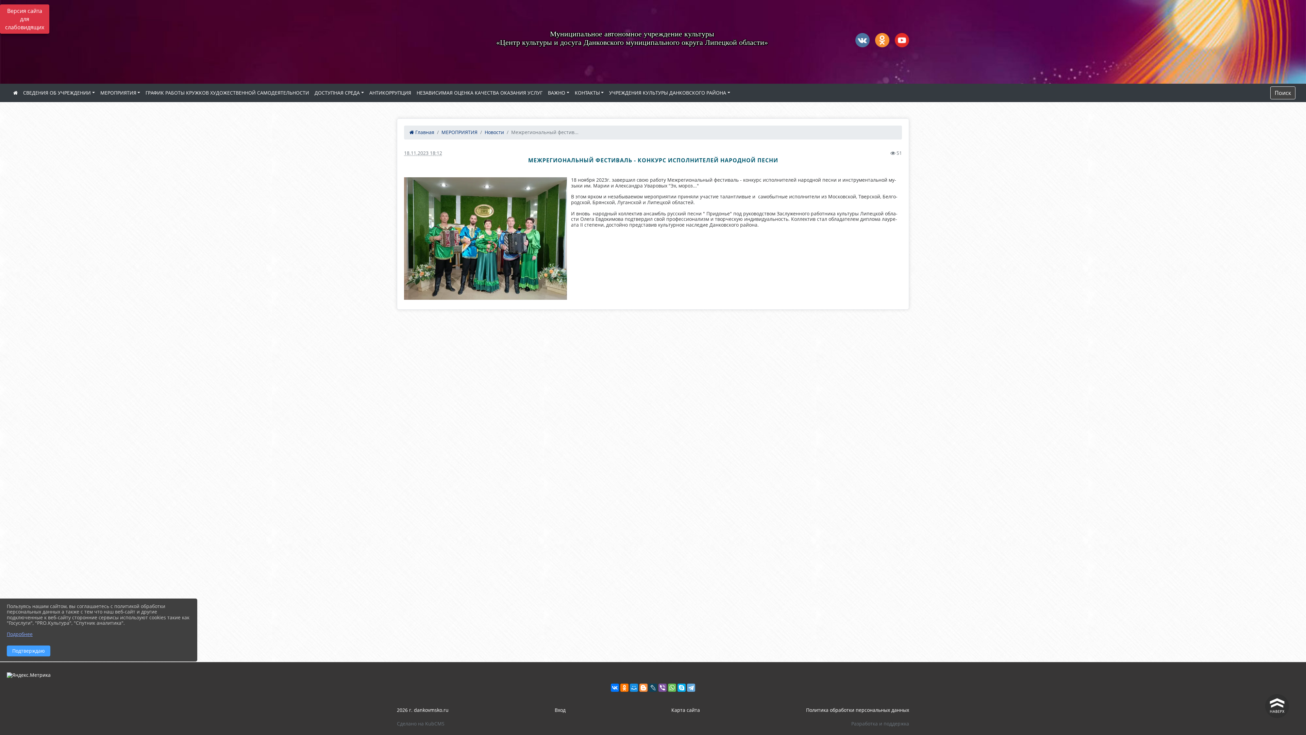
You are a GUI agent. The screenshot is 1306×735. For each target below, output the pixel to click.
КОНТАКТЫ (587, 92)
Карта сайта (685, 710)
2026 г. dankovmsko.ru (423, 710)
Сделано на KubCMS (421, 723)
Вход (560, 710)
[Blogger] (643, 688)
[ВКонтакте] (615, 688)
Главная (424, 132)
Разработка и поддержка (880, 723)
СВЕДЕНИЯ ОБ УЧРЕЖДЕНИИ (57, 92)
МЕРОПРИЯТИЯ (118, 92)
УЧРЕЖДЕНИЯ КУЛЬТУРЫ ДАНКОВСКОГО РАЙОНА (667, 92)
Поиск (1283, 93)
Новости (494, 132)
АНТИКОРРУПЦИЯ (390, 92)
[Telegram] (691, 688)
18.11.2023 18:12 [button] (423, 153)
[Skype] (681, 688)
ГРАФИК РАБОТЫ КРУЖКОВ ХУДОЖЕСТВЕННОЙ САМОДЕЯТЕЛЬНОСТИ (227, 92)
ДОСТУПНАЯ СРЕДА (337, 92)
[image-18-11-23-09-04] (485, 238)
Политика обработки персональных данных (857, 710)
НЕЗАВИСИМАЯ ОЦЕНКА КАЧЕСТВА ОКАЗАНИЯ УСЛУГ (479, 92)
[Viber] (662, 688)
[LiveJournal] (653, 688)
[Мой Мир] (634, 688)
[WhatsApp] (672, 688)
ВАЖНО (556, 92)
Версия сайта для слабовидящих (24, 19)
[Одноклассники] (624, 688)
